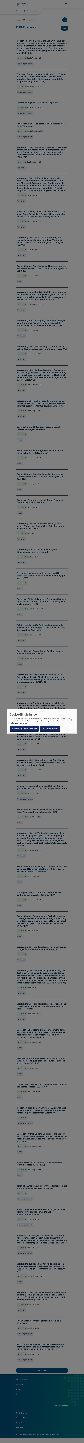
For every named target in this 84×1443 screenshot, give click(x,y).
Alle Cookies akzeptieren (50, 729)
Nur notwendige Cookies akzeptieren (24, 729)
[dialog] (42, 721)
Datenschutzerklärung (19, 723)
